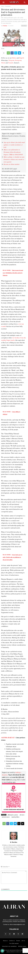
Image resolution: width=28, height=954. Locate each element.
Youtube (10, 63)
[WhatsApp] (8, 52)
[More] (23, 52)
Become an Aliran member (12, 164)
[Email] (19, 823)
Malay (14, 58)
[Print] (22, 823)
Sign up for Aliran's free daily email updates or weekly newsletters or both (14, 144)
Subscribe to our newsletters (9, 946)
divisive (22, 815)
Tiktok (3, 63)
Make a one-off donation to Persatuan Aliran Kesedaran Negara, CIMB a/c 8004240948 (13, 152)
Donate (18, 940)
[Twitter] (15, 52)
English (21, 58)
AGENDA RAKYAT (7, 737)
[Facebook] (12, 52)
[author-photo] (14, 839)
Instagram (18, 60)
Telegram (11, 60)
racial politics (15, 817)
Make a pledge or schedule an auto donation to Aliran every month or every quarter (14, 159)
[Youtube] (22, 934)
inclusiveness (6, 817)
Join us (23, 940)
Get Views (24, 25)
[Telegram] (19, 52)
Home (2, 6)
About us (5, 940)
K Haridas (5, 25)
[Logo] (14, 911)
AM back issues (22, 946)
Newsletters (7, 6)
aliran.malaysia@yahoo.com (17, 924)
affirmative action (13, 815)
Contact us (12, 940)
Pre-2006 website (14, 943)
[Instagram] (9, 934)
